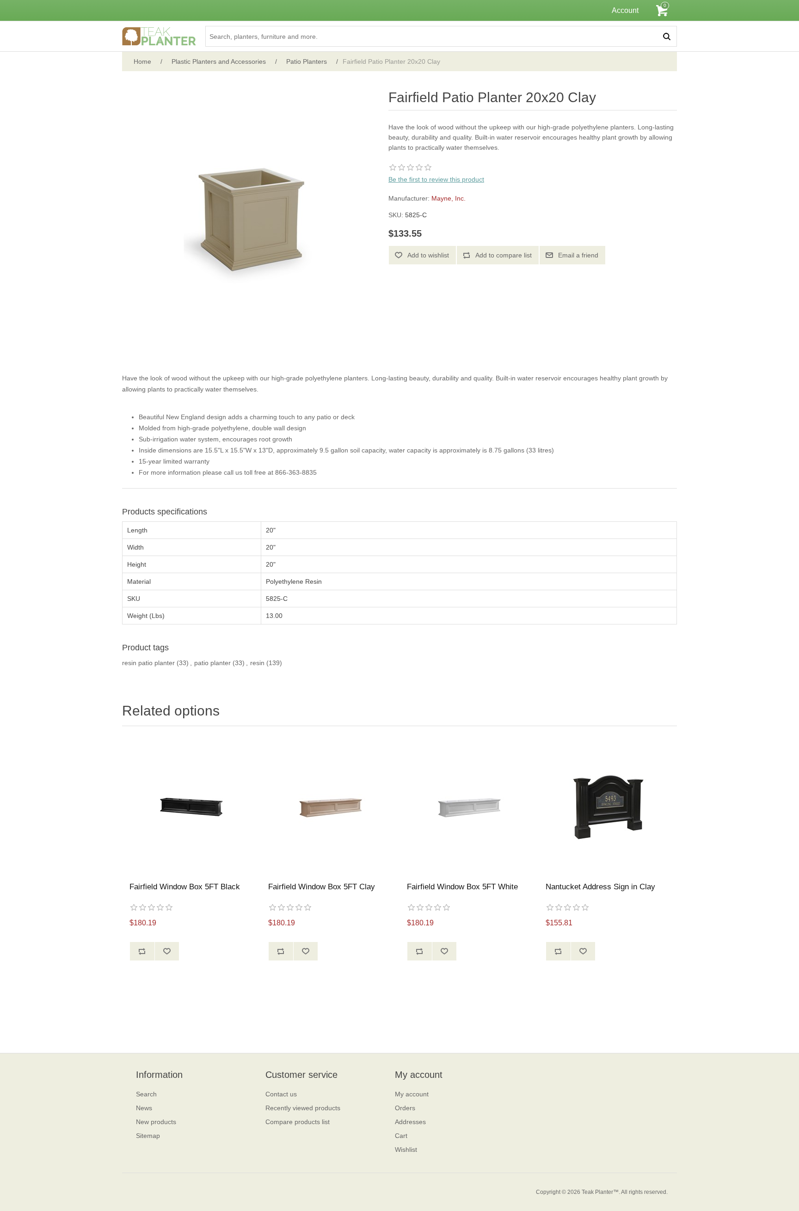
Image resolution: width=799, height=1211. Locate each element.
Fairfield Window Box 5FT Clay (321, 886)
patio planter (212, 663)
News (144, 1108)
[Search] (666, 36)
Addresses (410, 1121)
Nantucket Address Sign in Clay (600, 886)
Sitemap (148, 1135)
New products (156, 1121)
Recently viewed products (302, 1108)
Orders (405, 1108)
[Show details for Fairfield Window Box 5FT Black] (191, 806)
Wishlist (406, 1149)
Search (146, 1094)
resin (257, 663)
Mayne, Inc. (448, 198)
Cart (401, 1135)
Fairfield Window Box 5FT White (462, 886)
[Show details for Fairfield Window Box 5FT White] (468, 806)
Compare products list (297, 1121)
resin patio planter (148, 663)
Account (625, 10)
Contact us (281, 1094)
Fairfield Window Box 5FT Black (184, 886)
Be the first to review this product (436, 179)
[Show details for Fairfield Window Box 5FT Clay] (330, 806)
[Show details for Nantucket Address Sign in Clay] (607, 806)
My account (412, 1094)
